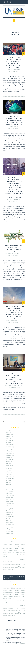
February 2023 (10, 453)
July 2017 (8, 518)
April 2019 (9, 493)
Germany (17, 552)
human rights (22, 552)
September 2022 (10, 459)
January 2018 (9, 509)
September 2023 (10, 448)
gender (13, 552)
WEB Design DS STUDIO (20, 643)
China (19, 542)
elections (8, 548)
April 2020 (9, 484)
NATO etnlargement (11, 603)
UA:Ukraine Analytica (12, 385)
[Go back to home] (14, 10)
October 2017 (9, 514)
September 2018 (10, 503)
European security (8, 550)
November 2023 (10, 446)
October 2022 (9, 457)
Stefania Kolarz (12, 199)
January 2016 (9, 531)
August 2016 (9, 528)
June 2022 (8, 463)
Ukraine (21, 567)
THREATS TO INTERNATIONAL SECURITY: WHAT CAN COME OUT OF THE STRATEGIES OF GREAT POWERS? (14, 63)
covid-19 (10, 544)
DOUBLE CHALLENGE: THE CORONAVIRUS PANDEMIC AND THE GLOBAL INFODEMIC (14, 120)
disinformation (22, 546)
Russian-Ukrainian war (10, 562)
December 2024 (10, 438)
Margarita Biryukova (12, 253)
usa (12, 569)
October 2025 (9, 434)
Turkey (16, 567)
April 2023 (9, 451)
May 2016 (8, 530)
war (14, 569)
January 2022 (9, 465)
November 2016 (10, 524)
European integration (19, 548)
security (19, 564)
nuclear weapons (18, 603)
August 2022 (9, 461)
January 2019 (9, 497)
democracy (11, 546)
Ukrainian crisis (6, 569)
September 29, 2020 (14, 71)
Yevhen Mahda (13, 126)
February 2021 (10, 474)
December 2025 (10, 432)
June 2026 (8, 431)
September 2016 (10, 526)
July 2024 (8, 442)
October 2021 (9, 469)
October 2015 (9, 533)
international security (12, 554)
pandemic (23, 603)
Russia (22, 559)
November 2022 (10, 455)
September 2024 (10, 440)
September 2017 (10, 516)
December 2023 (10, 444)
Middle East (19, 554)
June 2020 (8, 482)
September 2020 (10, 478)
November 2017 (10, 512)
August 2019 (9, 491)
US (10, 569)
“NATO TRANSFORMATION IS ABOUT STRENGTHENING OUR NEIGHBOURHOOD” (14, 379)
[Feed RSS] (4, 2)
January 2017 (9, 522)
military (24, 554)
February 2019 (10, 495)
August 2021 (9, 470)
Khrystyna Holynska (13, 69)
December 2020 (10, 476)
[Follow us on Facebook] (7, 2)
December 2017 (10, 511)
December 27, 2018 (14, 387)
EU (11, 548)
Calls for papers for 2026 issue (12, 581)
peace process (11, 559)
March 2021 (9, 472)
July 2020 (8, 480)
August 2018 (9, 505)
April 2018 (9, 507)
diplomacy (16, 546)
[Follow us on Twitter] (10, 2)
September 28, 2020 (14, 201)
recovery (17, 559)
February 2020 (10, 488)
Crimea (16, 544)
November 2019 (10, 490)
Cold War (23, 542)
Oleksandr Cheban (12, 320)
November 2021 (10, 467)
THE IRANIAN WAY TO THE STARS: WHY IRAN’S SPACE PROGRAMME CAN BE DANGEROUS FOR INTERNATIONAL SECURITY (14, 312)
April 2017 (9, 520)
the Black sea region (10, 567)
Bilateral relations (7, 542)
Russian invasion (13, 564)
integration (5, 554)
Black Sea (14, 542)
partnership (5, 559)
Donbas (4, 548)
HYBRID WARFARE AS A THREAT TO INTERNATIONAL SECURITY (14, 248)
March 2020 (9, 486)
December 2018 (10, 499)
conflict (5, 544)
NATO (5, 557)
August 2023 (9, 450)
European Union (19, 550)
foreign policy (7, 552)
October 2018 (9, 501)
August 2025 (9, 436)
